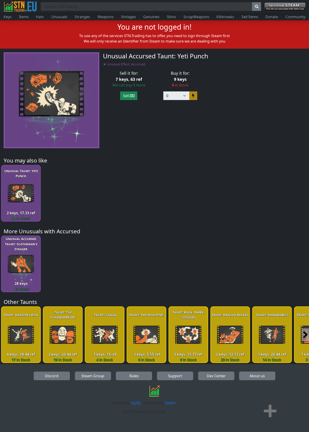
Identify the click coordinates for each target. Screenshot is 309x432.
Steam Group (92, 375)
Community (295, 16)
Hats (40, 16)
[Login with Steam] (285, 7)
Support (175, 375)
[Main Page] (20, 6)
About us (257, 375)
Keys (8, 16)
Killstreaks (225, 16)
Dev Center (216, 375)
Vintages (128, 16)
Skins (171, 16)
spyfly (136, 402)
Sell (126, 95)
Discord (51, 375)
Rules (134, 375)
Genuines (151, 16)
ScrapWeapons (196, 16)
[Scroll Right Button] (305, 334)
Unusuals (59, 16)
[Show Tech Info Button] (270, 411)
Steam (170, 402)
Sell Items (250, 16)
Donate (271, 16)
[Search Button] (256, 6)
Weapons (105, 16)
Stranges (82, 16)
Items (24, 16)
